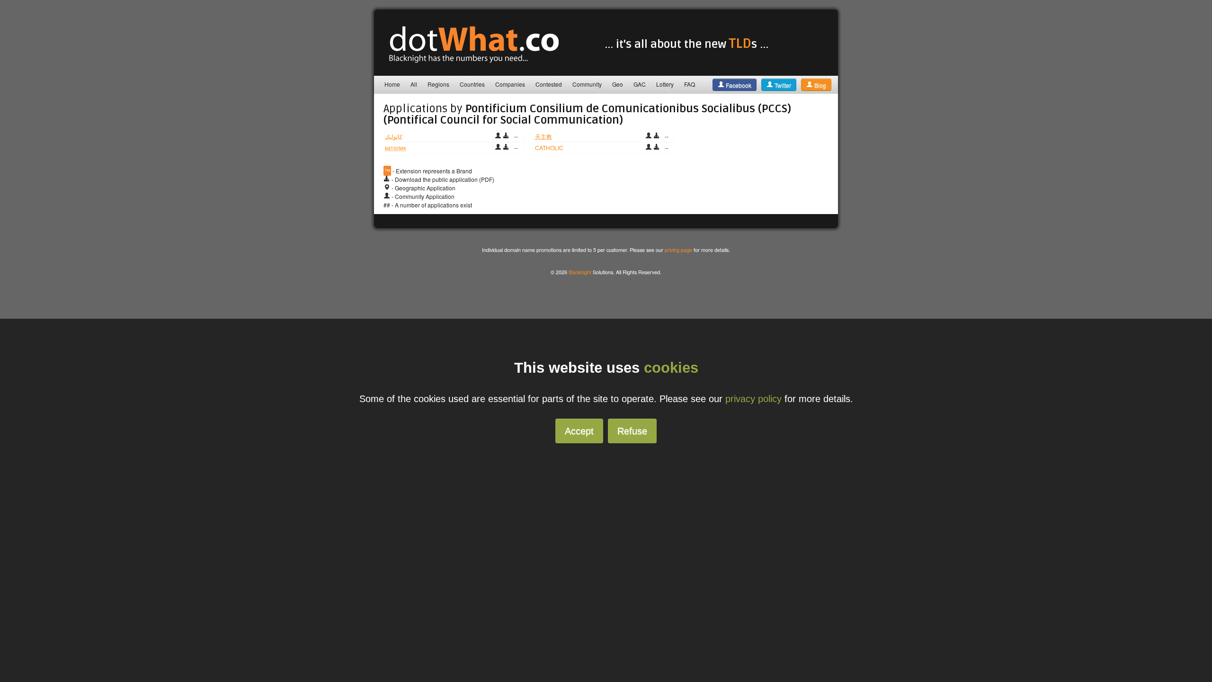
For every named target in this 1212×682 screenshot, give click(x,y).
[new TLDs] (469, 64)
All (413, 84)
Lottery (665, 84)
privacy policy (753, 399)
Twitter (782, 85)
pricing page (678, 249)
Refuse (632, 431)
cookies (671, 367)
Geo (617, 84)
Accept (579, 431)
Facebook (737, 85)
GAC (639, 84)
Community (587, 84)
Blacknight (580, 272)
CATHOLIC (549, 148)
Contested (548, 84)
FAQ (689, 84)
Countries (472, 84)
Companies (510, 84)
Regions (438, 84)
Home (392, 84)
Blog (819, 85)
